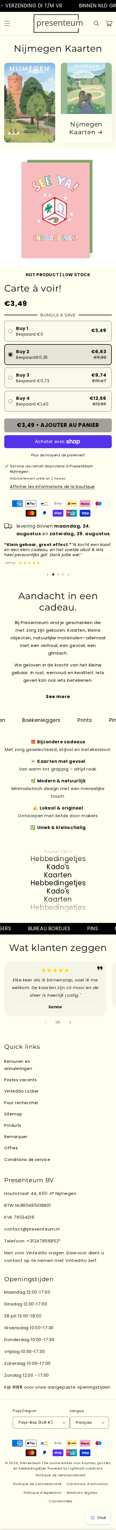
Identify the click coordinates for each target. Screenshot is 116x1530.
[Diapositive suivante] (69, 574)
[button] (7, 23)
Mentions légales (82, 1492)
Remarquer (16, 1137)
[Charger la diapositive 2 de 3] (58, 574)
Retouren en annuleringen (18, 1065)
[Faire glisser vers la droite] (70, 1022)
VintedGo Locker (21, 1091)
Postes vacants (20, 1080)
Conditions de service (27, 1159)
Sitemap (13, 1114)
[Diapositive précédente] (47, 574)
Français (84, 1422)
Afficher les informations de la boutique (52, 486)
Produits (12, 1125)
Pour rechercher (21, 1103)
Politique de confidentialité (37, 1484)
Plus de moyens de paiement (58, 455)
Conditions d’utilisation (87, 1484)
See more (58, 696)
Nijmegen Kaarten (85, 128)
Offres (11, 1148)
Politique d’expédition (42, 1492)
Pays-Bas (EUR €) (36, 1422)
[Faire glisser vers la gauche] (45, 1022)
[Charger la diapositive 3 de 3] (63, 574)
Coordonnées (61, 1501)
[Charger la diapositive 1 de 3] (53, 574)
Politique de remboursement (61, 1475)
